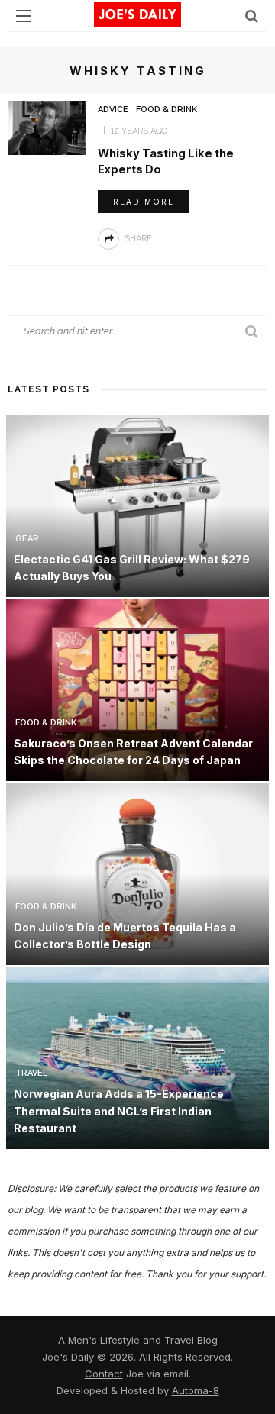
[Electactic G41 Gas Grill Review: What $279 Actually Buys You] (137, 504)
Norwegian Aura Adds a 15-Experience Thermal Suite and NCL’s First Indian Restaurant (119, 1111)
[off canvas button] (23, 16)
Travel (31, 1073)
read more (143, 201)
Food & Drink (166, 110)
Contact (104, 1373)
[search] (251, 16)
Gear (27, 539)
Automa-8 (195, 1390)
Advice (113, 110)
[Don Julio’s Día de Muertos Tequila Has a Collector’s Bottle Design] (137, 872)
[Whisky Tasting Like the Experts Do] (47, 127)
